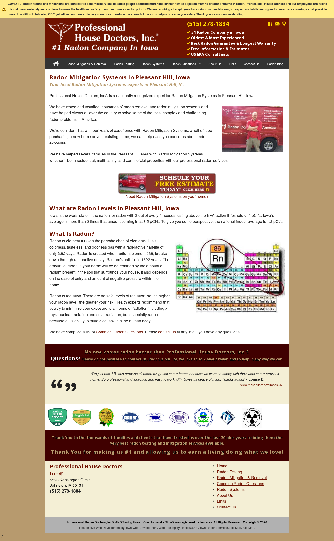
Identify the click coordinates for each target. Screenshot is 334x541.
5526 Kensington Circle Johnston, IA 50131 (70, 482)
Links (232, 63)
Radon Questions (184, 63)
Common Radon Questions (119, 332)
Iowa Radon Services (214, 527)
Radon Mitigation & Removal (86, 63)
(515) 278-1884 (208, 24)
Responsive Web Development (100, 527)
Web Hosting (167, 527)
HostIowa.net (189, 527)
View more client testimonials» (261, 384)
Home (222, 466)
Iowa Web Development (141, 527)
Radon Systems (153, 63)
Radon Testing (124, 63)
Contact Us (252, 63)
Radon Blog (275, 63)
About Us (215, 63)
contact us (167, 332)
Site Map (235, 527)
